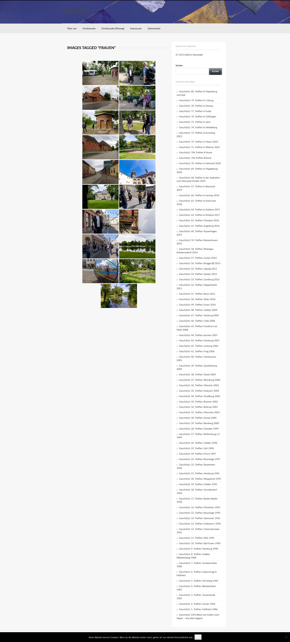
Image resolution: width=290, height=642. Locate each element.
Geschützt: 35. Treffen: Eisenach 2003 (199, 391)
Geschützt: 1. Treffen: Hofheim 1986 (198, 609)
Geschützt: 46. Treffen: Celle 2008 (197, 321)
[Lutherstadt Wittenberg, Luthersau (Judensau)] (137, 221)
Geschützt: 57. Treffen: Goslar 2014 (198, 258)
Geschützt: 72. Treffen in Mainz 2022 (198, 142)
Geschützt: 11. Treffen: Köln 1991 (196, 538)
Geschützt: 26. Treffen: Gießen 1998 (198, 443)
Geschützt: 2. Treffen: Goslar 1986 (197, 604)
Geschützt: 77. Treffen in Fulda (195, 111)
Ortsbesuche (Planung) (113, 28)
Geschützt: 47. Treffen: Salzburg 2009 (199, 315)
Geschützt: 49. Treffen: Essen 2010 (197, 305)
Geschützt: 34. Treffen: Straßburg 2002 (199, 396)
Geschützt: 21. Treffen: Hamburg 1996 (199, 473)
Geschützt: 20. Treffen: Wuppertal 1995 (200, 479)
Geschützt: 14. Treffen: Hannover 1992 (199, 518)
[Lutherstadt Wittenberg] (137, 73)
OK (198, 637)
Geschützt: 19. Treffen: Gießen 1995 (198, 484)
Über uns (71, 28)
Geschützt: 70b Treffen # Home (195, 152)
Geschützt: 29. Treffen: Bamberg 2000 (199, 423)
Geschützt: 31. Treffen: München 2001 (199, 412)
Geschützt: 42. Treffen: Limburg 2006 (198, 346)
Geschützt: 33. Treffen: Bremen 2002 (198, 402)
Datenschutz (154, 28)
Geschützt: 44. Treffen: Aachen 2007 (198, 335)
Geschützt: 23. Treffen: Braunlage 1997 (199, 459)
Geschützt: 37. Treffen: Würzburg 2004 (199, 380)
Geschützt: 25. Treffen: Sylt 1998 (196, 448)
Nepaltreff (76, 11)
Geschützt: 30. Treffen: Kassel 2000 (197, 418)
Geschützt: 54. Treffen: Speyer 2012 (198, 274)
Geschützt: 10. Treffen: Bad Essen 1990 (199, 543)
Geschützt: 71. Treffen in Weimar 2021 (199, 147)
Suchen (179, 66)
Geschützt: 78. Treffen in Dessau (196, 106)
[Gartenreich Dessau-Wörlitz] (100, 73)
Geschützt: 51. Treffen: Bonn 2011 (197, 294)
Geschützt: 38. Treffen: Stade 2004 (197, 374)
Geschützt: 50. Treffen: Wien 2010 (197, 299)
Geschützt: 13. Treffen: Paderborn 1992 (200, 524)
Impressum (136, 28)
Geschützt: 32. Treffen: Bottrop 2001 (198, 407)
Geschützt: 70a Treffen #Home (195, 158)
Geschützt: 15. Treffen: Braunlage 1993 (199, 513)
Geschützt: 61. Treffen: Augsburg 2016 (199, 226)
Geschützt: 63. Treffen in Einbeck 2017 (199, 215)
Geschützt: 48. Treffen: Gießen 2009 (198, 310)
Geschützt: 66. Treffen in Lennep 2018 (199, 195)
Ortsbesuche (88, 28)
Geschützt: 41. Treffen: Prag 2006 (196, 351)
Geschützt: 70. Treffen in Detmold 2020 (200, 163)
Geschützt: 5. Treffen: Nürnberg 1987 (198, 581)
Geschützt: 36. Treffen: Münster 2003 (199, 385)
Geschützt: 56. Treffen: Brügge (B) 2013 (199, 263)
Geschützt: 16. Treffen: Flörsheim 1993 (199, 507)
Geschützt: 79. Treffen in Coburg (196, 100)
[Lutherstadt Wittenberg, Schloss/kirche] (137, 172)
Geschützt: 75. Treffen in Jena (194, 122)
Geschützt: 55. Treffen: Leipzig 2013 (198, 269)
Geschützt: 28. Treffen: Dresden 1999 (199, 429)
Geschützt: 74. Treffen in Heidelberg (198, 127)
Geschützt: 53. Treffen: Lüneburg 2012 (199, 279)
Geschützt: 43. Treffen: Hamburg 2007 (199, 340)
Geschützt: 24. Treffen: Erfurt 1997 (197, 454)
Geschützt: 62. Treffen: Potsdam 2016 (199, 220)
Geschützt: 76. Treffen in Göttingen (197, 116)
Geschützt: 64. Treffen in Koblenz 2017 (199, 209)
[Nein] (286, 637)
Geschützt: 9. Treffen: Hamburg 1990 (198, 549)
